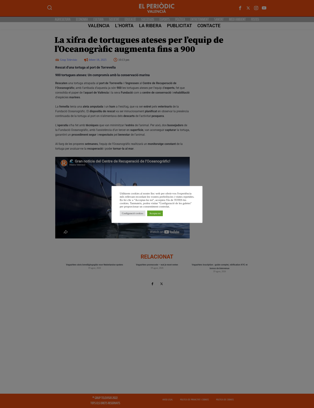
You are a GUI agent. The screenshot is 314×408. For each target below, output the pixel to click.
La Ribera (150, 25)
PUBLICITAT (179, 25)
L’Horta (124, 25)
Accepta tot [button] (155, 213)
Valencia (99, 25)
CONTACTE (209, 25)
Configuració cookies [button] (132, 213)
